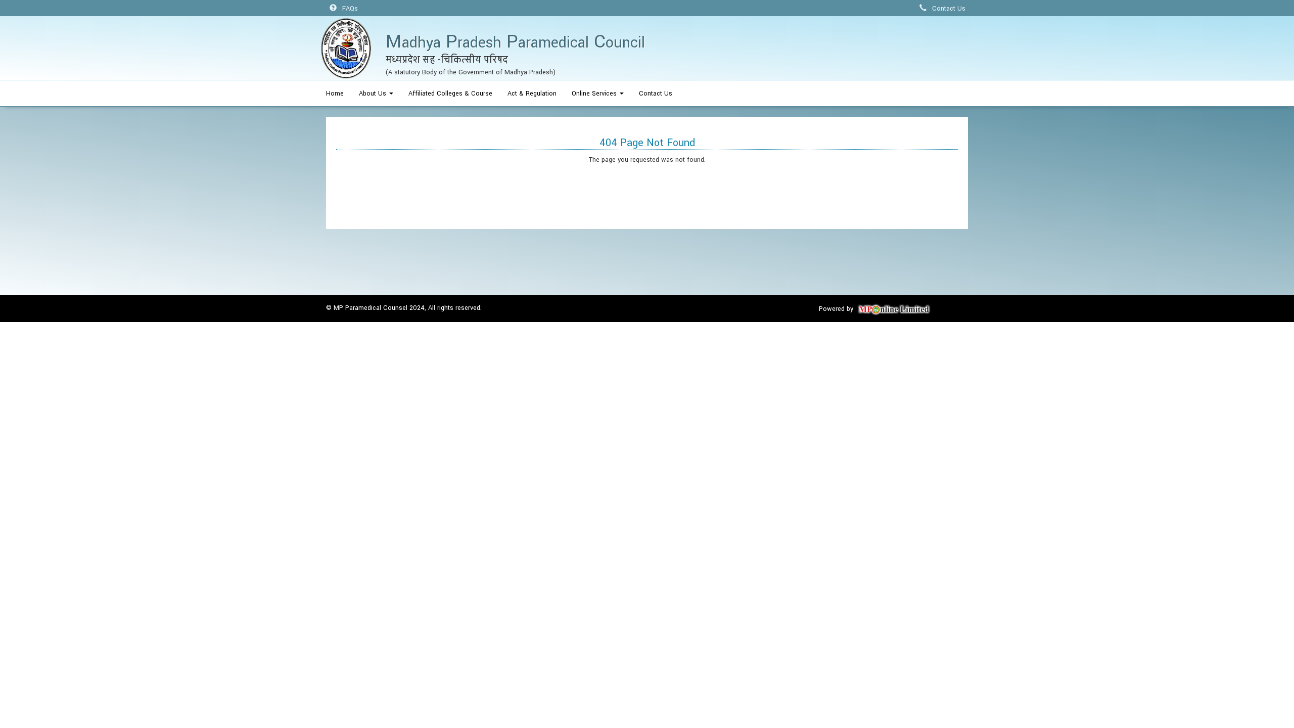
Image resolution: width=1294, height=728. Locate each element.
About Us (373, 93)
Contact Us (947, 8)
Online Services (595, 93)
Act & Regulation (532, 93)
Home (335, 93)
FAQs (349, 8)
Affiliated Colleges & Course (450, 93)
